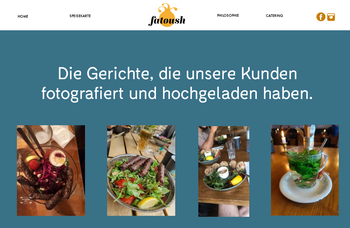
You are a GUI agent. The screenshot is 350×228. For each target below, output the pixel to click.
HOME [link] (23, 16)
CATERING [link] (274, 16)
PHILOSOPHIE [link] (228, 15)
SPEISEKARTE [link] (80, 16)
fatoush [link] (168, 19)
